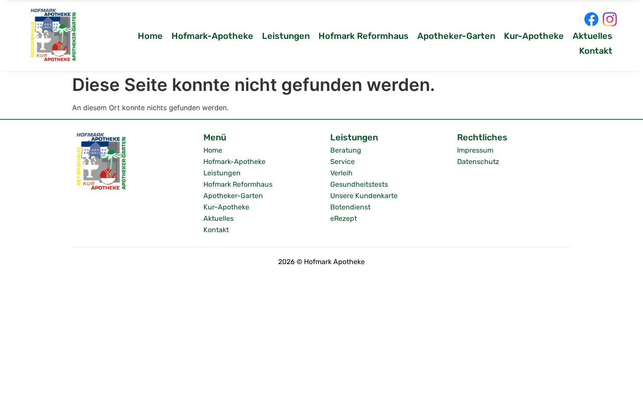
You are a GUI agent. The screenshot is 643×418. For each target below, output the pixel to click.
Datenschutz (478, 161)
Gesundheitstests (359, 184)
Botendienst (350, 207)
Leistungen (286, 36)
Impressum (475, 150)
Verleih (341, 173)
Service (342, 161)
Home (150, 36)
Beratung (345, 150)
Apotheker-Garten (456, 36)
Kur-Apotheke (534, 36)
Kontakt (595, 50)
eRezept (343, 218)
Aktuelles (592, 36)
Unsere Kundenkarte (364, 196)
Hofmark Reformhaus (363, 36)
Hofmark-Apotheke (212, 36)
